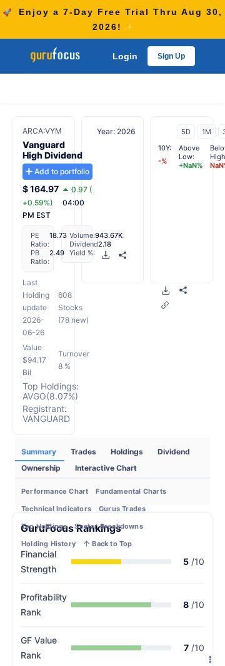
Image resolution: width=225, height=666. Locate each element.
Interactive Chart (106, 468)
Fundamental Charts (131, 491)
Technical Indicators (56, 508)
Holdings (128, 451)
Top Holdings (44, 526)
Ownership (41, 468)
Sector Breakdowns (108, 526)
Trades (84, 451)
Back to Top (111, 543)
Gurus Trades (122, 508)
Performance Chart (54, 491)
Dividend (174, 451)
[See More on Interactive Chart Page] (165, 305)
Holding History (48, 543)
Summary (39, 451)
